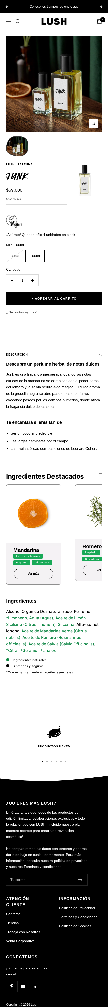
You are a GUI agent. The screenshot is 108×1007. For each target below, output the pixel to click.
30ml (15, 256)
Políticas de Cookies (75, 926)
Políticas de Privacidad (77, 908)
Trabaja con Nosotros (23, 932)
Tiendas (12, 923)
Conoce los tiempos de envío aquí (54, 6)
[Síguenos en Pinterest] (11, 986)
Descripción (17, 354)
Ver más (33, 573)
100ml (35, 256)
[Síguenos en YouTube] (23, 986)
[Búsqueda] (18, 21)
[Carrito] (99, 21)
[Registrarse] (80, 879)
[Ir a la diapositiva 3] (51, 761)
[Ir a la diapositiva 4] (56, 761)
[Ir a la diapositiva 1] (42, 761)
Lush (10, 164)
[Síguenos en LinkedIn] (34, 986)
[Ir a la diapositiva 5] (61, 761)
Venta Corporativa (20, 941)
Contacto (13, 914)
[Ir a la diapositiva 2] (47, 761)
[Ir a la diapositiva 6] (65, 761)
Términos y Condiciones (78, 917)
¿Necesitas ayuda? (21, 312)
